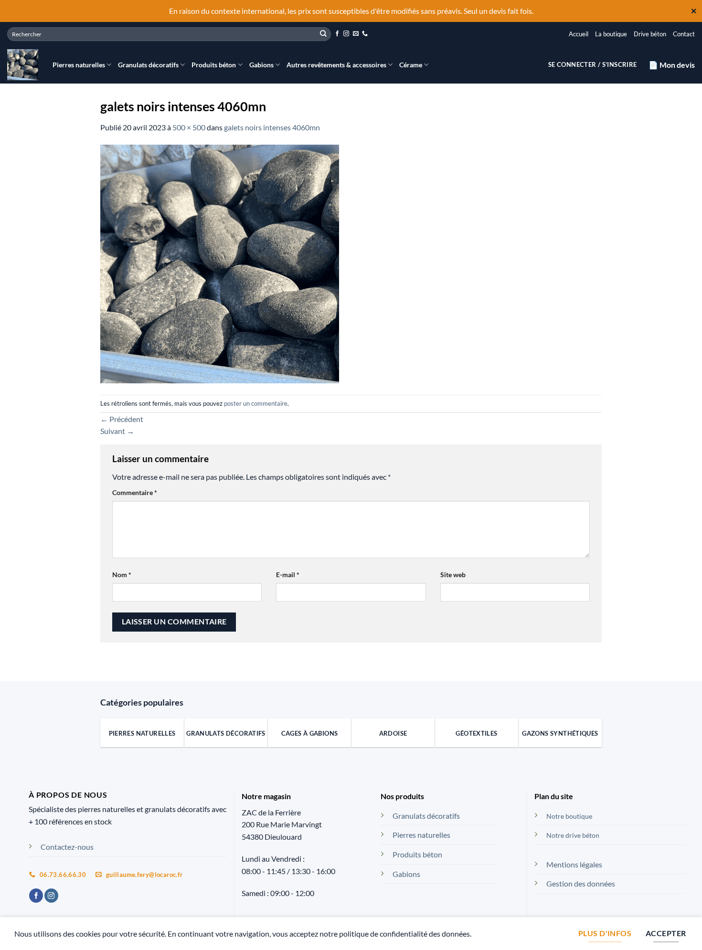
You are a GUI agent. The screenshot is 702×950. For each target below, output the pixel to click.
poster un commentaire (255, 403)
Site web (453, 574)
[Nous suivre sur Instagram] (346, 34)
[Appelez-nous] (365, 34)
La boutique (611, 34)
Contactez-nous (67, 846)
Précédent (121, 418)
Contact (684, 34)
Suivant (117, 430)
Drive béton (650, 34)
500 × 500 (188, 127)
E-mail (287, 574)
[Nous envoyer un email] (356, 34)
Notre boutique (569, 816)
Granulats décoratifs (148, 65)
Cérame (410, 65)
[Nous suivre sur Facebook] (337, 34)
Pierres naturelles (79, 65)
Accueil (578, 34)
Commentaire (134, 492)
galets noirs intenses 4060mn (272, 127)
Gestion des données (580, 883)
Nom (121, 574)
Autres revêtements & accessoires (336, 65)
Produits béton (213, 65)
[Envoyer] (323, 34)
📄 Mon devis (672, 64)
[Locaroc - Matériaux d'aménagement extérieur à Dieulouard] (22, 64)
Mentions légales (574, 864)
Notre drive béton (572, 835)
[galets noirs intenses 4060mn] (219, 262)
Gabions (261, 65)
